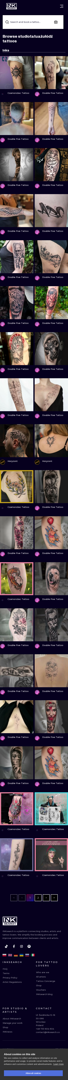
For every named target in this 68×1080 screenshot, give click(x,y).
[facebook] (14, 946)
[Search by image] (56, 22)
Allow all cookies (33, 1073)
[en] (10, 955)
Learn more (58, 1064)
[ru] (27, 955)
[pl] (4, 955)
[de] (16, 955)
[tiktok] (6, 946)
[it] (33, 955)
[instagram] (21, 946)
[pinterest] (29, 946)
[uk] (21, 955)
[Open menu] (61, 6)
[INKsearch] (11, 6)
